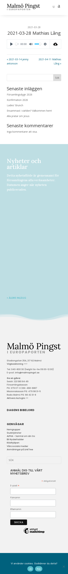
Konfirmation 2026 (17, 100)
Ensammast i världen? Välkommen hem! (29, 110)
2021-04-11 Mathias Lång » (50, 61)
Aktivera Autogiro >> (17, 398)
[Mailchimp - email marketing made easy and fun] (34, 533)
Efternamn (15, 509)
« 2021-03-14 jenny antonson (17, 61)
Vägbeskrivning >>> (17, 363)
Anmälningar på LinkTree (20, 449)
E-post (14, 486)
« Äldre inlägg (16, 298)
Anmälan (35, 205)
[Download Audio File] (55, 44)
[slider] (17, 44)
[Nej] (63, 566)
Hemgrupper (13, 429)
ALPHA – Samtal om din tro (21, 436)
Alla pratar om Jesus (18, 116)
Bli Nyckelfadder (15, 439)
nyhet (46, 205)
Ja (30, 568)
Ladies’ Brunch (15, 105)
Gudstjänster (14, 432)
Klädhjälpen (13, 442)
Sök (57, 77)
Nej (39, 568)
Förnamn (15, 497)
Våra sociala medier (17, 446)
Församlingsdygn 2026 (19, 94)
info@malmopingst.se (27, 372)
